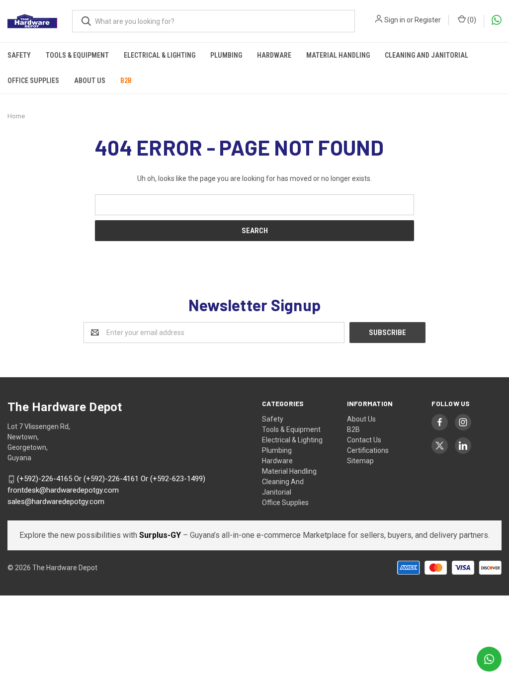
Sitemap (360, 461)
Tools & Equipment (77, 55)
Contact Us (364, 440)
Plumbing (226, 55)
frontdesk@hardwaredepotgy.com (63, 490)
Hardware (274, 55)
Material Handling (338, 55)
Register (428, 20)
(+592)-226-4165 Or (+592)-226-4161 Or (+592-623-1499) (111, 479)
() (471, 20)
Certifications (368, 450)
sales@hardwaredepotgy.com (55, 501)
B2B (126, 81)
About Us (89, 81)
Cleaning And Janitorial (426, 55)
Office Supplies (33, 81)
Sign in (394, 20)
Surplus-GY (161, 535)
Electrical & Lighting (159, 55)
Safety (19, 55)
